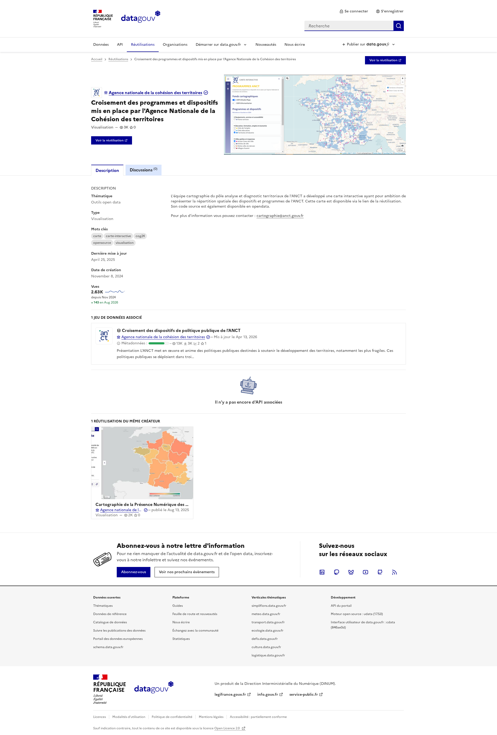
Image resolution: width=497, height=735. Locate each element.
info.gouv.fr (267, 694)
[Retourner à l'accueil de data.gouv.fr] (140, 18)
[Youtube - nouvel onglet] (365, 572)
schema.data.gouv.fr (108, 647)
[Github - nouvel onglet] (380, 572)
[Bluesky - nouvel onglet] (351, 572)
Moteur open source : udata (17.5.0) (357, 614)
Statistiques (181, 639)
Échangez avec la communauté (195, 630)
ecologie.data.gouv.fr (267, 630)
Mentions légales (211, 717)
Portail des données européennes (118, 639)
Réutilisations (143, 44)
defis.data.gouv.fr (265, 639)
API (120, 44)
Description (107, 170)
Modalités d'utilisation (128, 717)
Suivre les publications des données (119, 630)
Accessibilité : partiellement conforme (258, 717)
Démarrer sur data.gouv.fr (218, 44)
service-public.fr (303, 694)
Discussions (143, 169)
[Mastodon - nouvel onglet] (336, 572)
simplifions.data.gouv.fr (269, 605)
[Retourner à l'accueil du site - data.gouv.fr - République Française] (153, 689)
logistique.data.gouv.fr (268, 655)
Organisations (175, 44)
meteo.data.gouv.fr (266, 614)
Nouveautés (265, 44)
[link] (353, 11)
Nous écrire (294, 44)
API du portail (341, 605)
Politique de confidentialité (172, 717)
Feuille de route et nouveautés (194, 614)
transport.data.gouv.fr (268, 622)
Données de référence (110, 614)
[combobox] (354, 26)
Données (101, 44)
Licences (99, 717)
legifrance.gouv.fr (230, 694)
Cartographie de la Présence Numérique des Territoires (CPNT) (159, 504)
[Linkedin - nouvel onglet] (322, 572)
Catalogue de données (110, 622)
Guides (177, 605)
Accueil (96, 59)
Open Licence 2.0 (227, 728)
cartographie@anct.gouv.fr (280, 215)
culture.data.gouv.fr (266, 647)
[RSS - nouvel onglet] (394, 572)
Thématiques (103, 605)
